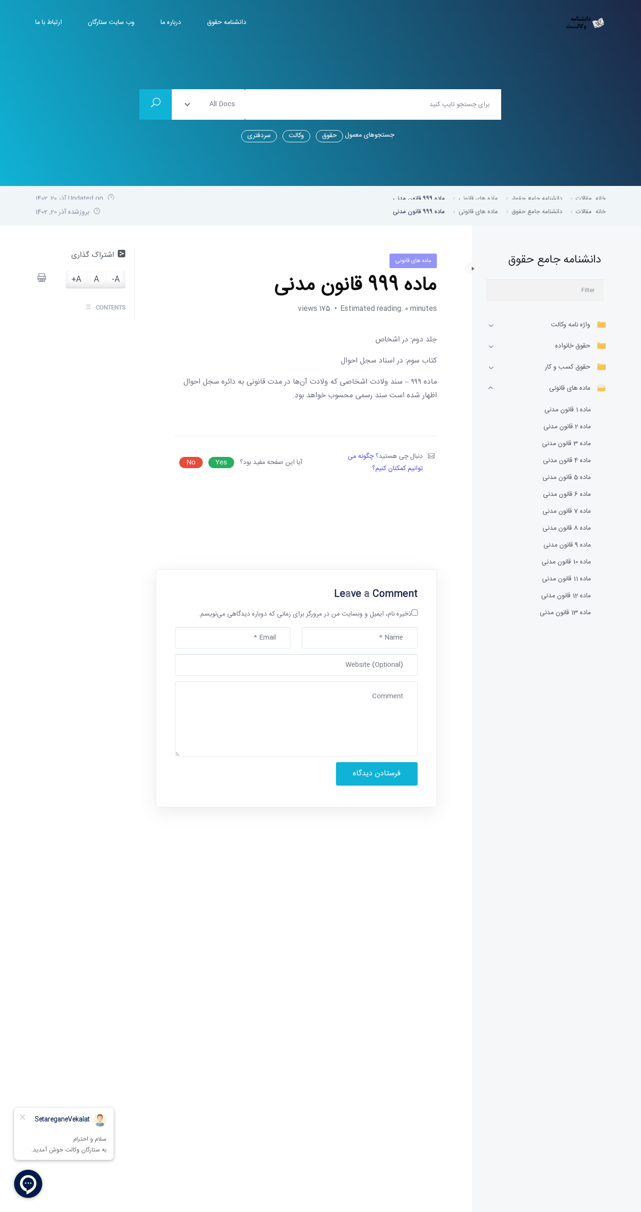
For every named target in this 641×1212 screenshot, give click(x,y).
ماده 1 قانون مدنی (567, 410)
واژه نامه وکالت (570, 325)
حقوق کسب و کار (567, 367)
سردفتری (259, 135)
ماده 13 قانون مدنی (565, 613)
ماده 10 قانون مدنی (566, 562)
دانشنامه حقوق (226, 22)
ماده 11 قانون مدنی (566, 579)
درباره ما (170, 22)
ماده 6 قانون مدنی (567, 495)
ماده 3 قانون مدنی (566, 444)
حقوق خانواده (572, 346)
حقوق (329, 135)
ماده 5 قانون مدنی (566, 478)
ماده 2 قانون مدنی (567, 427)
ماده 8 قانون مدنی (566, 528)
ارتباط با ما (48, 22)
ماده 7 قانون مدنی (566, 512)
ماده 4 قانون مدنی (567, 461)
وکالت (296, 135)
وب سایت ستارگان (111, 22)
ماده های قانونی (569, 388)
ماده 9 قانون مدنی (567, 545)
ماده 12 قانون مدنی (566, 596)
